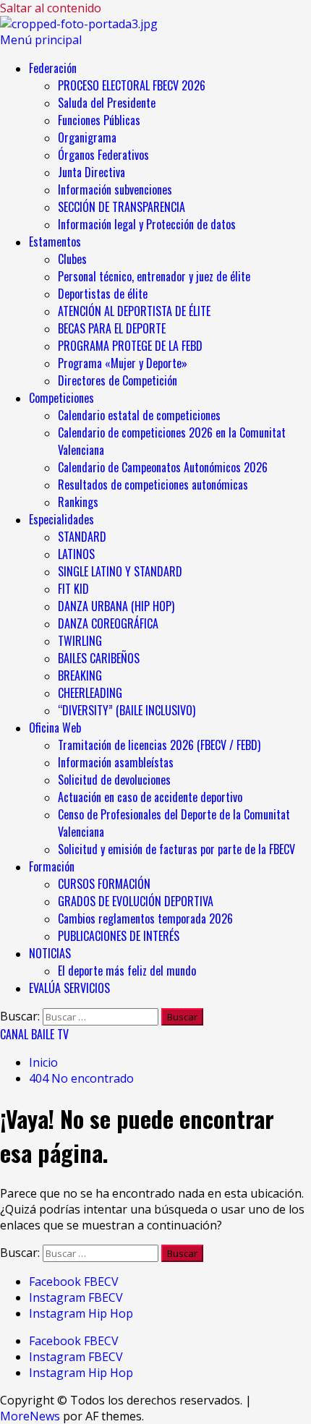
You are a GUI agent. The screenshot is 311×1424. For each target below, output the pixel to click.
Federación (53, 68)
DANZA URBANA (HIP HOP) (116, 606)
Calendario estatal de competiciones (139, 415)
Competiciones (61, 397)
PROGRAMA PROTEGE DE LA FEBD (130, 345)
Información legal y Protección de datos (147, 224)
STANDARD (82, 536)
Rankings (78, 502)
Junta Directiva (91, 172)
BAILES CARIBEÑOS (99, 658)
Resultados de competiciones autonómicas (153, 484)
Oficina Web (55, 727)
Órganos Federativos (103, 154)
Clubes (72, 259)
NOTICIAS (50, 953)
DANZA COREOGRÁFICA (108, 623)
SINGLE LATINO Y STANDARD (120, 571)
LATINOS (76, 554)
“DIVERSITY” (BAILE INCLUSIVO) (126, 710)
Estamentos (55, 241)
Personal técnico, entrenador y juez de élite (155, 276)
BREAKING (80, 675)
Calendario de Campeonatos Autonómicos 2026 (163, 467)
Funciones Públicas (99, 120)
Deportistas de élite (103, 293)
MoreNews (30, 1416)
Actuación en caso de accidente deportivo (150, 797)
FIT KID (73, 588)
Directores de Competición (117, 380)
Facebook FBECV (74, 1281)
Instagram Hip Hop (81, 1313)
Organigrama (87, 137)
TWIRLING (80, 640)
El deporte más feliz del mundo (127, 970)
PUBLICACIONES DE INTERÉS (118, 936)
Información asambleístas (116, 762)
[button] (41, 40)
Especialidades (61, 519)
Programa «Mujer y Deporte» (122, 363)
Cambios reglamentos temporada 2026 (145, 918)
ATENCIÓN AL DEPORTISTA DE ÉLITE (134, 311)
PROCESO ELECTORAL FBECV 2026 (131, 85)
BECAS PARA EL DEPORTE (112, 328)
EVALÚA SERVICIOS (69, 988)
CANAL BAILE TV (34, 1034)
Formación (51, 866)
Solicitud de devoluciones (114, 779)
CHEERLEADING (90, 693)
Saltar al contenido (50, 8)
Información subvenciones (115, 189)
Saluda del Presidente (107, 102)
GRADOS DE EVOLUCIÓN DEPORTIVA (135, 901)
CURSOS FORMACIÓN (104, 883)
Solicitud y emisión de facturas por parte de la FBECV (176, 849)
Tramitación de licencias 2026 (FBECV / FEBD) (159, 745)
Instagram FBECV (76, 1297)
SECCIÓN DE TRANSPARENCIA (121, 207)
